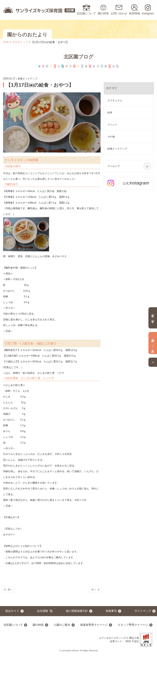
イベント (112, 124)
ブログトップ (20, 42)
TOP (6, 42)
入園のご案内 (62, 624)
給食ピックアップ (117, 148)
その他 (111, 136)
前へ (10, 589)
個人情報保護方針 (77, 610)
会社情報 (42, 610)
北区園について (13, 624)
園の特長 (38, 624)
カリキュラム (114, 100)
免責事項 (111, 610)
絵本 (109, 112)
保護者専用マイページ (94, 624)
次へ (93, 589)
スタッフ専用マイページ (133, 624)
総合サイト (12, 610)
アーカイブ (113, 166)
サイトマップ (142, 610)
